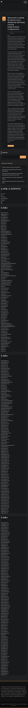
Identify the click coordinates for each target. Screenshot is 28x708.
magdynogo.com (4, 512)
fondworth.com (4, 377)
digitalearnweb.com (5, 362)
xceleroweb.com (4, 670)
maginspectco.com (5, 511)
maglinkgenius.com (5, 568)
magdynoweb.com (5, 590)
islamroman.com (4, 251)
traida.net (3, 286)
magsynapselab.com (5, 457)
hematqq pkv (3, 691)
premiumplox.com (5, 297)
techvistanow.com (4, 561)
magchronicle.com (4, 449)
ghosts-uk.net (4, 226)
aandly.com (3, 349)
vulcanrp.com (4, 260)
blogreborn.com (4, 237)
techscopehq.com (4, 614)
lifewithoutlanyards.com (6, 285)
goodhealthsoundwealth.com (7, 420)
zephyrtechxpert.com (5, 581)
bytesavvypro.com (5, 483)
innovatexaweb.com (5, 531)
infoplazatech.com (4, 539)
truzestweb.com (4, 664)
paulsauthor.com (4, 434)
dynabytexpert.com (5, 633)
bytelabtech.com (4, 530)
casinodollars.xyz (4, 314)
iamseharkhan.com (5, 379)
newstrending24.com (5, 343)
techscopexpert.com (5, 463)
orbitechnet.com (4, 657)
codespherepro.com (5, 492)
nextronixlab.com (4, 628)
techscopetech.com (5, 588)
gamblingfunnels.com (5, 220)
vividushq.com (4, 651)
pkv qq (23, 694)
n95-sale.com (3, 235)
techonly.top (3, 229)
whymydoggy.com (5, 360)
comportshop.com (5, 328)
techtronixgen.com (5, 459)
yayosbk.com (3, 298)
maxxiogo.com (4, 636)
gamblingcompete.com (5, 231)
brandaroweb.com (5, 673)
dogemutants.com (5, 426)
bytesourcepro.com (5, 597)
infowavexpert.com (5, 474)
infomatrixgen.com (5, 488)
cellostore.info (4, 388)
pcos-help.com (4, 222)
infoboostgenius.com (5, 480)
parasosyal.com (4, 417)
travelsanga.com (4, 332)
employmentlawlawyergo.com (7, 325)
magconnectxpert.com (5, 576)
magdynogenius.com (5, 456)
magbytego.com (4, 545)
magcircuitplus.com (5, 505)
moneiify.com (4, 393)
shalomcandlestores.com (6, 396)
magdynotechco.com (5, 533)
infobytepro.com (4, 544)
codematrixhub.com (5, 477)
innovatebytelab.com (5, 542)
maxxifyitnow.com (5, 622)
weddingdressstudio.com (6, 295)
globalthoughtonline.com (6, 391)
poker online (13, 688)
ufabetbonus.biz (4, 344)
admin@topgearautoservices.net (16, 31)
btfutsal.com (3, 223)
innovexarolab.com (5, 489)
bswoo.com (3, 351)
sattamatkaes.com (5, 399)
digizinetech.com (4, 486)
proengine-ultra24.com (5, 283)
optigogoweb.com (4, 671)
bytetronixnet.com (5, 508)
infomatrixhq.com (4, 562)
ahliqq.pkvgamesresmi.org (19, 696)
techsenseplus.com (5, 479)
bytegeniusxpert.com (5, 541)
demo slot (3, 193)
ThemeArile (14, 705)
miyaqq (7, 696)
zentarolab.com (4, 667)
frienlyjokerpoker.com (5, 254)
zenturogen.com (4, 642)
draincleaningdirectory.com (6, 406)
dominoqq (3, 197)
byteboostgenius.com (5, 607)
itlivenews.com (4, 340)
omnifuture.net (4, 218)
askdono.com (4, 228)
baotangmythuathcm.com (6, 408)
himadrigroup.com (5, 249)
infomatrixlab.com (4, 601)
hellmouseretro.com (5, 423)
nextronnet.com (4, 639)
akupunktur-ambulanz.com (6, 266)
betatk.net (3, 348)
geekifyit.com (3, 397)
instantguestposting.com (6, 334)
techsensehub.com (5, 528)
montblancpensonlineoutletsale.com (8, 263)
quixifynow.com (4, 624)
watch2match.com (5, 320)
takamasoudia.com (5, 429)
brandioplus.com (4, 645)
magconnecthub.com (5, 605)
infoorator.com (4, 277)
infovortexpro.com (5, 503)
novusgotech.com (4, 637)
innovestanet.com (4, 631)
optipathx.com (4, 627)
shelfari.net (3, 308)
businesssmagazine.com (6, 232)
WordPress (15, 704)
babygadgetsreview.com (6, 265)
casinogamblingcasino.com (6, 403)
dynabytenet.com (4, 596)
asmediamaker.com (5, 389)
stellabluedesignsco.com (6, 433)
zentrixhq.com (4, 630)
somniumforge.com (5, 411)
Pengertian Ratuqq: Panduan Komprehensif (11, 167)
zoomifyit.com (4, 674)
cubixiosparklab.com (5, 564)
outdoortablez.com (5, 442)
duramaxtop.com (4, 428)
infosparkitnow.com (5, 534)
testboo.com (3, 294)
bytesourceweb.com (5, 496)
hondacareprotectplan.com (6, 402)
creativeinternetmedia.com (6, 234)
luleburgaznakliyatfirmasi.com (7, 414)
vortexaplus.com (4, 653)
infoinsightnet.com (5, 548)
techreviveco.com (4, 593)
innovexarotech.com (5, 502)
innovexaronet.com (5, 559)
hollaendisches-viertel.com (6, 282)
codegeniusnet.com (5, 547)
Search (5, 152)
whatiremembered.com (6, 268)
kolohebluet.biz (4, 303)
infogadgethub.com (5, 524)
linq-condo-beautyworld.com (7, 269)
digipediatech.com (4, 451)
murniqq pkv (23, 690)
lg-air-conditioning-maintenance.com (8, 275)
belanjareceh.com (4, 371)
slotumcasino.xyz (4, 311)
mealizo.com (3, 385)
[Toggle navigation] (25, 2)
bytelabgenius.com (5, 466)
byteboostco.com (4, 573)
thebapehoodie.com (5, 416)
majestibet (3, 696)
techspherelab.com (5, 599)
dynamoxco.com (4, 640)
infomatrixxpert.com (5, 557)
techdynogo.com (4, 448)
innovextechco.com (5, 567)
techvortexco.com (4, 536)
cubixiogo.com (4, 654)
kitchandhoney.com (5, 288)
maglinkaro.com (4, 594)
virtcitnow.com (4, 238)
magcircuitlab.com (4, 570)
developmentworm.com (6, 338)
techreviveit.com (4, 473)
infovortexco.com (4, 582)
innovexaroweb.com (5, 591)
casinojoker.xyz (4, 315)
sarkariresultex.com (5, 383)
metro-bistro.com (4, 289)
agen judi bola (20, 688)
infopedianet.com (4, 610)
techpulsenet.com (4, 579)
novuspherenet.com (5, 656)
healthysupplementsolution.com (7, 445)
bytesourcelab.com (5, 619)
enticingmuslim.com (5, 419)
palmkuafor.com (4, 365)
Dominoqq (11, 33)
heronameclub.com (5, 439)
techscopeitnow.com (5, 506)
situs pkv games (4, 198)
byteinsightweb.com (5, 454)
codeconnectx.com (5, 556)
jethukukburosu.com (5, 409)
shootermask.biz (4, 305)
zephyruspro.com (4, 625)
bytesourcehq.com (5, 550)
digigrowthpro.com (5, 214)
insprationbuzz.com (5, 374)
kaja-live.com (3, 245)
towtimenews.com (5, 405)
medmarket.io (4, 440)
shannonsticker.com (5, 373)
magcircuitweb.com (5, 462)
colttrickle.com (4, 215)
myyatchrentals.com (5, 394)
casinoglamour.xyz (5, 312)
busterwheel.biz (4, 306)
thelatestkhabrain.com (5, 380)
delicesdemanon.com (5, 292)
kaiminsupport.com (5, 369)
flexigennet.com (4, 437)
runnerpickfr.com (4, 217)
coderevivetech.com (5, 499)
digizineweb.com (4, 554)
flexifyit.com (3, 634)
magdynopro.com (4, 469)
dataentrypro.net (4, 366)
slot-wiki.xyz (3, 318)
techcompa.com (4, 246)
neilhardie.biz (3, 300)
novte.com (3, 278)
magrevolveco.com (5, 500)
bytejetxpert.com (4, 509)
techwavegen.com (4, 482)
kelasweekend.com (5, 346)
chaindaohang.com (5, 272)
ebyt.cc (2, 271)
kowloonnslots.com (5, 255)
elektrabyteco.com (5, 574)
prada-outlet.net (4, 212)
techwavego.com (4, 585)
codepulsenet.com (5, 611)
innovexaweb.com (4, 644)
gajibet (11, 696)
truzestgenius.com (5, 577)
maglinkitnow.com (5, 453)
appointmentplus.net (5, 337)
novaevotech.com (4, 565)
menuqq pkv (3, 686)
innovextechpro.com (5, 460)
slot (2, 688)
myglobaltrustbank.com (6, 323)
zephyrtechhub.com (5, 662)
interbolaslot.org (4, 363)
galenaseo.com (4, 321)
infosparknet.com (4, 621)
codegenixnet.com (5, 494)
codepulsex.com (4, 587)
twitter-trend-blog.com (5, 262)
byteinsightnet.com (5, 551)
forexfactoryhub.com (5, 243)
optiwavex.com (4, 659)
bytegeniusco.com (4, 476)
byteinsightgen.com (5, 485)
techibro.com (3, 257)
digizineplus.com (4, 616)
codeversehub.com (5, 602)
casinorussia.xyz (4, 309)
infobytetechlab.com (5, 491)
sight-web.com (4, 248)
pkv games (10, 145)
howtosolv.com (4, 291)
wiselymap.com (4, 240)
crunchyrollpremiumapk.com (7, 400)
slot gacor (3, 200)
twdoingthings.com (5, 431)
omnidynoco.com (4, 660)
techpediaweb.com (5, 465)
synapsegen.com (4, 648)
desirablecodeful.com (5, 436)
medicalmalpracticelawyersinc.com (8, 326)
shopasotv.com (4, 331)
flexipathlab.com (4, 650)
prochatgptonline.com (5, 242)
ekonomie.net (4, 335)
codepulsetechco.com (5, 553)
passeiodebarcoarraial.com (6, 376)
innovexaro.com (4, 617)
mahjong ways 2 (10, 691)
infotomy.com (4, 443)
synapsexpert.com (5, 665)
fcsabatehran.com (4, 425)
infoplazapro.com (4, 471)
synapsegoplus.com (5, 608)
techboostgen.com (5, 527)
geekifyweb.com (4, 537)
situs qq (23, 686)
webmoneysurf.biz (5, 301)
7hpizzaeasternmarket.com (6, 280)
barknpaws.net (4, 386)
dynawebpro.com (4, 647)
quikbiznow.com (4, 668)
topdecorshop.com (5, 329)
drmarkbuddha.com (5, 274)
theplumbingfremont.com (6, 341)
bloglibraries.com (4, 413)
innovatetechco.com (5, 468)
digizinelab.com (4, 584)
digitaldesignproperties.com (6, 382)
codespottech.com (5, 446)
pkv (2, 195)
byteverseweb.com (5, 604)
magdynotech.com (5, 613)
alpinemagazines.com (5, 258)
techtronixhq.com (4, 522)
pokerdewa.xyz (4, 317)
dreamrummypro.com (5, 368)
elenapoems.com (4, 422)
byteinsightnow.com (5, 497)
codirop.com (3, 225)
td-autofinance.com (5, 252)
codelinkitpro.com (4, 525)
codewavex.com (4, 571)
